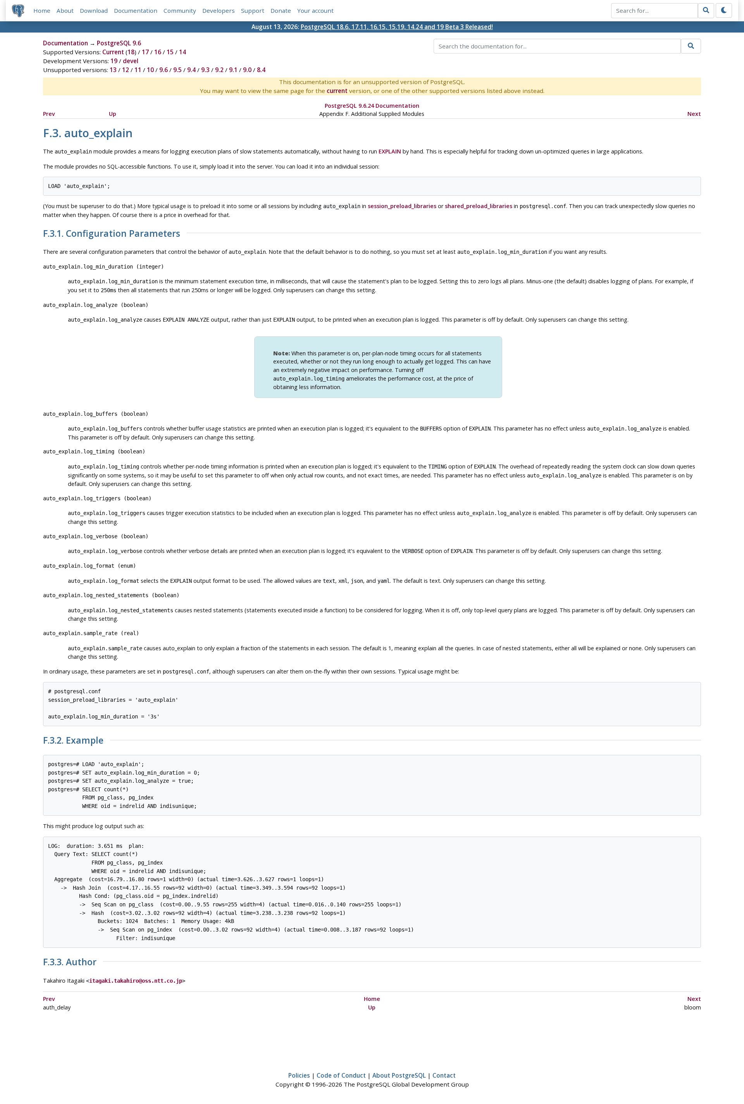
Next (694, 113)
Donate (280, 10)
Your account (315, 10)
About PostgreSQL (399, 1075)
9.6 (163, 70)
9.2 (219, 70)
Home (41, 10)
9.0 (247, 70)
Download (94, 10)
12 (125, 70)
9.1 (233, 70)
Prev (49, 113)
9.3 (205, 70)
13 (113, 70)
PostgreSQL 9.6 (119, 43)
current (337, 91)
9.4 (191, 70)
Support (252, 10)
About (65, 10)
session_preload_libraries (402, 206)
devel (130, 61)
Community (180, 10)
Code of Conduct (341, 1075)
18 (130, 52)
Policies (299, 1075)
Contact (444, 1075)
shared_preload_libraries (478, 206)
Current (113, 52)
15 (170, 52)
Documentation (135, 10)
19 (113, 61)
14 (182, 52)
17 (145, 52)
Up (112, 113)
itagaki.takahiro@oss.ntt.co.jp (135, 981)
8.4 (261, 70)
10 (150, 70)
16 (157, 52)
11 (137, 70)
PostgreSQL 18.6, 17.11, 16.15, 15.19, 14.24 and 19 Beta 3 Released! (397, 27)
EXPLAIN (390, 151)
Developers (218, 10)
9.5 (177, 70)
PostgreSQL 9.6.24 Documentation (372, 105)
